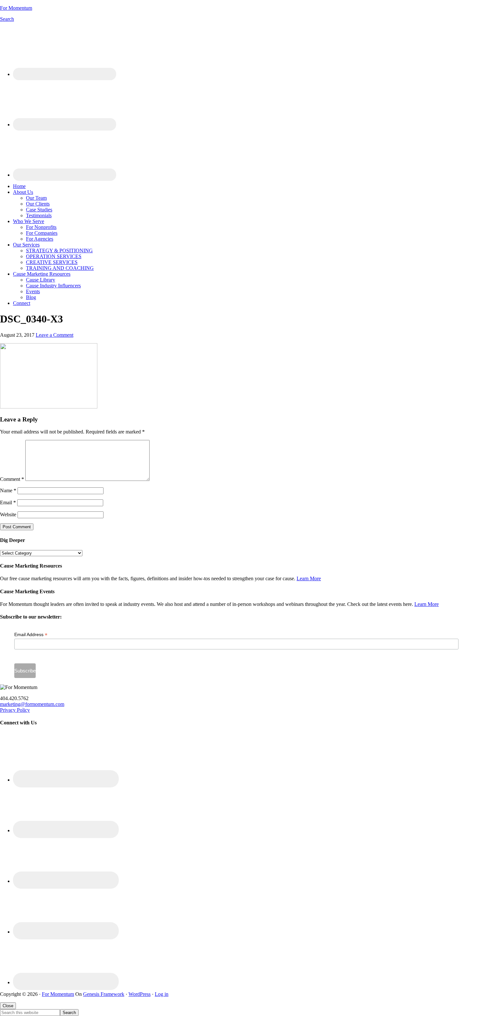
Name (8, 490)
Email (8, 502)
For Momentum (16, 8)
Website (8, 514)
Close (8, 1005)
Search (7, 19)
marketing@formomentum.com (32, 704)
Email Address (30, 635)
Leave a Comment (54, 335)
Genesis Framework (103, 994)
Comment (12, 479)
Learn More (309, 578)
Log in (161, 994)
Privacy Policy (15, 710)
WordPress (139, 994)
